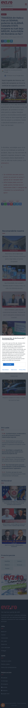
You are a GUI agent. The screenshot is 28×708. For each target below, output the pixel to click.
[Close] (25, 338)
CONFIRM (8, 364)
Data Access (14, 369)
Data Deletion (5, 369)
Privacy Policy (22, 369)
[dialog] (14, 354)
